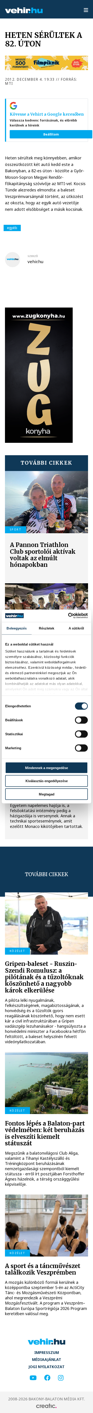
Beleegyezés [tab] (17, 628)
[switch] (81, 720)
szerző (33, 256)
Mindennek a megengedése (46, 768)
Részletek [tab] (46, 628)
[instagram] (60, 1377)
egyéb (12, 227)
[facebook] (47, 1377)
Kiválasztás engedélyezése (47, 781)
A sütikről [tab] (76, 628)
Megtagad (46, 794)
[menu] (86, 10)
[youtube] (33, 1377)
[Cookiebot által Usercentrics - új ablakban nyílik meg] (68, 615)
